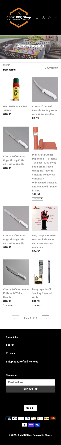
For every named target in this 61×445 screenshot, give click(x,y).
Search (10, 344)
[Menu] (56, 17)
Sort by (6, 65)
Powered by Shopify (42, 435)
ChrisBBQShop (24, 435)
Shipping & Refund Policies (22, 361)
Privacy (10, 353)
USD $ (29, 408)
